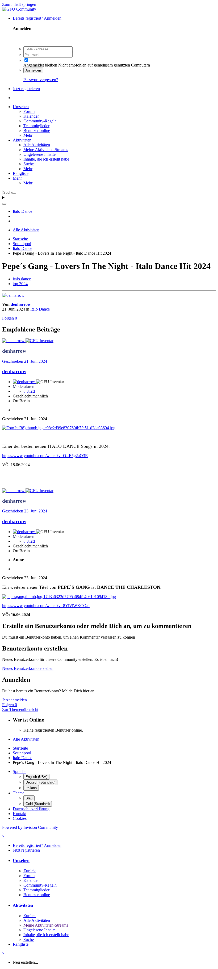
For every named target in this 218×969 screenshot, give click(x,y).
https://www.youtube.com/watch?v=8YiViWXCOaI (46, 605)
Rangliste (20, 173)
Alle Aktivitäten (36, 145)
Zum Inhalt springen (19, 4)
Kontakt (19, 813)
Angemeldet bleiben (40, 65)
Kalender (31, 116)
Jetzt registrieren (26, 88)
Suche (28, 164)
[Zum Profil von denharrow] (13, 295)
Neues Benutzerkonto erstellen (27, 668)
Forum (29, 111)
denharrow (21, 304)
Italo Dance (40, 309)
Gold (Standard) (38, 804)
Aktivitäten (22, 140)
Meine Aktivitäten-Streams (45, 149)
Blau (29, 798)
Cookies (20, 818)
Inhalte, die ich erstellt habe (46, 159)
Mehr (27, 135)
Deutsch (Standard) (40, 782)
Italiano (31, 788)
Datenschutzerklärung (31, 809)
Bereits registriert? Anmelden (38, 18)
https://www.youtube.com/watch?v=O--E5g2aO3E (45, 455)
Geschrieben (24, 361)
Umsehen (21, 106)
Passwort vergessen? (40, 79)
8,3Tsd (29, 391)
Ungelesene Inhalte (39, 154)
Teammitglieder (36, 125)
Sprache (19, 771)
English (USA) (36, 777)
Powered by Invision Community (30, 827)
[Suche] (4, 204)
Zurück (29, 871)
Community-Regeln (40, 121)
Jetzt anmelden (14, 700)
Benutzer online (36, 130)
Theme (18, 793)
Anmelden (33, 70)
